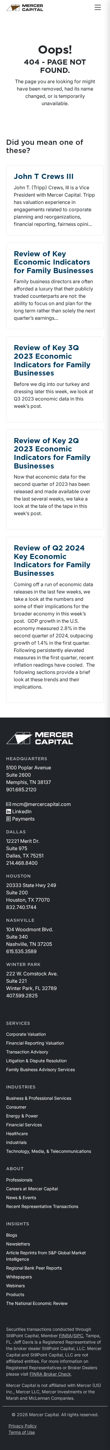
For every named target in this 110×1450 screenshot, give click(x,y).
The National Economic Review (37, 1303)
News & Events (21, 1197)
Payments (23, 819)
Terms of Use (22, 1432)
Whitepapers (19, 1276)
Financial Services (24, 1124)
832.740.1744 (21, 907)
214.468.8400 (22, 863)
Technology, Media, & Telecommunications (48, 1151)
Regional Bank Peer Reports (34, 1267)
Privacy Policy (23, 1425)
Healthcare (17, 1133)
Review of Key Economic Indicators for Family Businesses (54, 263)
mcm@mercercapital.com (41, 804)
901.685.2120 (21, 789)
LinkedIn (21, 811)
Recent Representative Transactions (42, 1206)
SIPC (78, 1335)
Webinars (15, 1285)
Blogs (11, 1235)
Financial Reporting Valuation (35, 1043)
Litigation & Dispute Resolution (36, 1060)
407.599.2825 (22, 995)
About (15, 1169)
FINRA (65, 1335)
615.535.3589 (21, 951)
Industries (21, 1087)
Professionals (19, 1179)
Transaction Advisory (27, 1051)
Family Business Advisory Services (40, 1069)
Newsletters (18, 1243)
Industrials (16, 1142)
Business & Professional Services (38, 1098)
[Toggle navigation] (98, 7)
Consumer (16, 1107)
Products (15, 1294)
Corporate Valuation (26, 1034)
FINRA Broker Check (50, 1374)
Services (18, 1023)
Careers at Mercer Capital (32, 1188)
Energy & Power (22, 1115)
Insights (17, 1224)
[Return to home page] (24, 7)
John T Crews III (44, 176)
